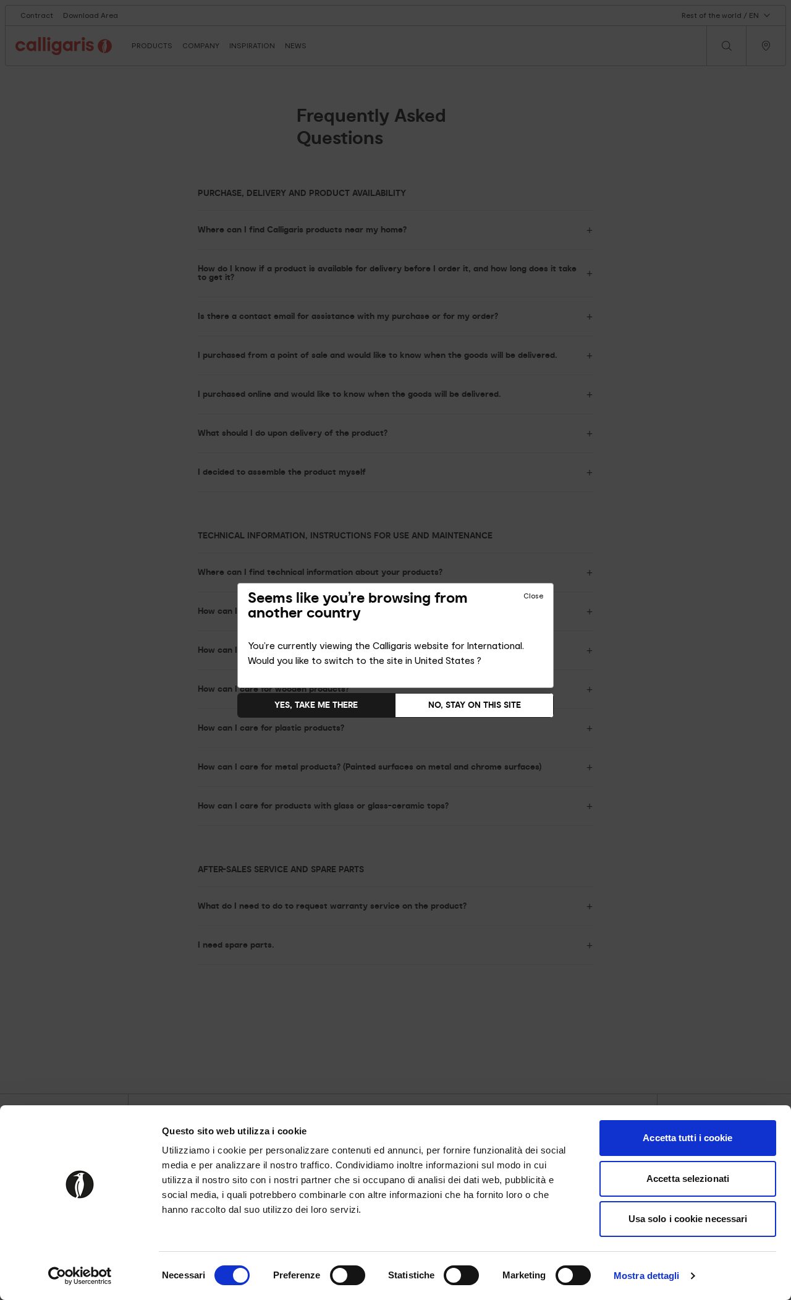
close (533, 596)
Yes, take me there (316, 705)
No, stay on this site (474, 705)
